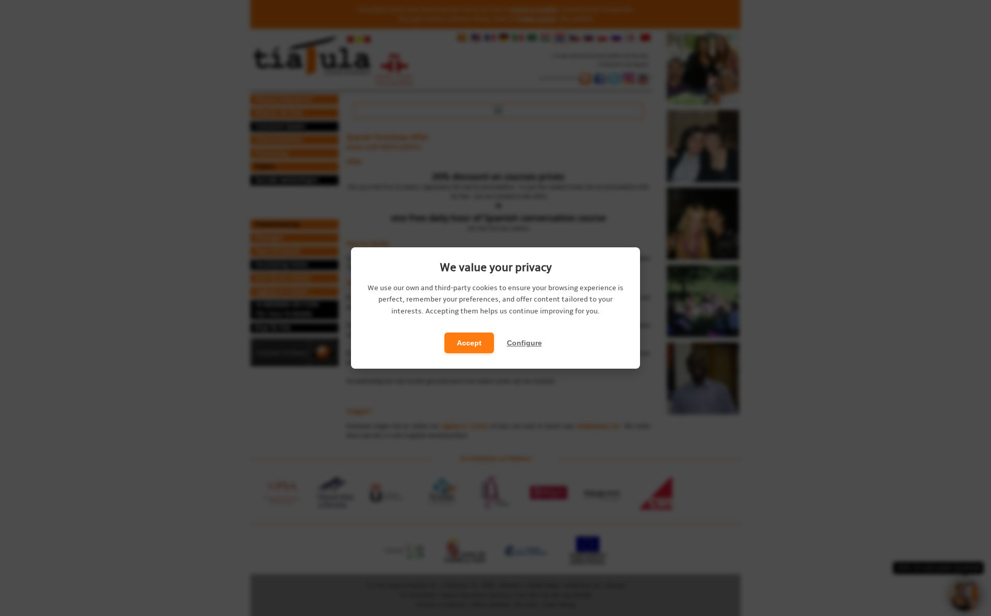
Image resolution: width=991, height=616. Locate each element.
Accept (469, 343)
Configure (524, 343)
